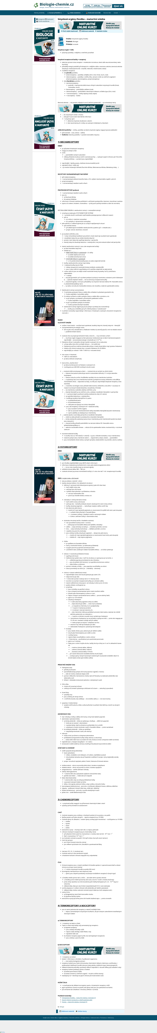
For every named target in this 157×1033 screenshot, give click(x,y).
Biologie (62, 1007)
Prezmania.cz (103, 1017)
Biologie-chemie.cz (57, 4)
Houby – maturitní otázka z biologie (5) (74, 1002)
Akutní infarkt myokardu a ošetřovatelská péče (77, 1000)
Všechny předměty (39, 13)
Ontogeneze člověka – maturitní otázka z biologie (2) (79, 998)
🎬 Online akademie (42, 21)
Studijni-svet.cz (47, 1017)
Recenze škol (107, 13)
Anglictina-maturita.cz (63, 1017)
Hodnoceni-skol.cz (95, 1017)
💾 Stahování (49, 19)
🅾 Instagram (40, 19)
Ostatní (116, 13)
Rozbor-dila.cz (54, 1017)
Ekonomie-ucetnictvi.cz (75, 1017)
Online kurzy (111, 1017)
